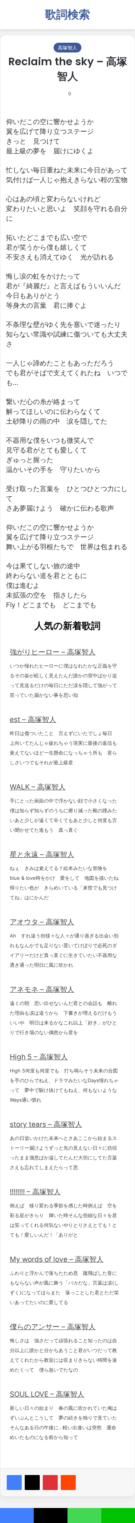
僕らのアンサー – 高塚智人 (53, 1326)
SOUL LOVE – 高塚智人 (47, 1394)
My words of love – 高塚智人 (57, 1259)
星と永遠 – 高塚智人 (42, 854)
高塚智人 (67, 48)
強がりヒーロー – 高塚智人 (53, 652)
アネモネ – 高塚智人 (42, 989)
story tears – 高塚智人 (46, 1124)
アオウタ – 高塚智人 (42, 922)
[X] (32, 1482)
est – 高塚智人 (33, 719)
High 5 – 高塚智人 (39, 1057)
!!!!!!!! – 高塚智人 (35, 1192)
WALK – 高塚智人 (38, 787)
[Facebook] (14, 1482)
